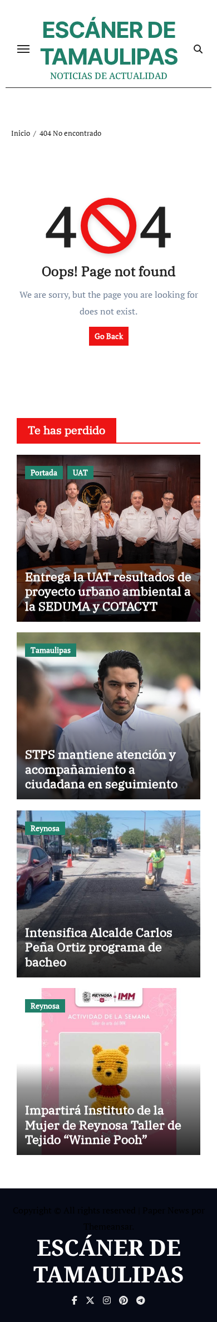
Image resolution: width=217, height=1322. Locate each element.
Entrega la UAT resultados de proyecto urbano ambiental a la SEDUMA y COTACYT (108, 591)
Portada (44, 472)
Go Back (109, 336)
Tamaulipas (51, 650)
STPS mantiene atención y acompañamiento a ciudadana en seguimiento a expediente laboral (106, 776)
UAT (80, 472)
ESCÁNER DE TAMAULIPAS (109, 43)
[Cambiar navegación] (23, 49)
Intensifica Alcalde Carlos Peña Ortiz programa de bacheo (98, 947)
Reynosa (45, 828)
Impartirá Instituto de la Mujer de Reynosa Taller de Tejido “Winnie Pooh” (103, 1124)
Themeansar (107, 1226)
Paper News (165, 1210)
